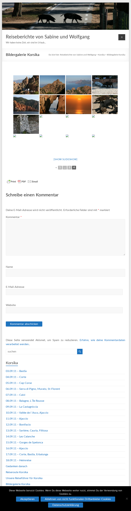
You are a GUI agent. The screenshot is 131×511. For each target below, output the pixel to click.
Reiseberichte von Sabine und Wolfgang (48, 37)
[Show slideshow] (65, 159)
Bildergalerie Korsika (116, 55)
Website (11, 305)
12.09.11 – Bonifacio (18, 424)
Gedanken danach (16, 466)
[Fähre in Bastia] (78, 144)
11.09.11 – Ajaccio (17, 418)
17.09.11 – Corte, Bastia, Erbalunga (27, 454)
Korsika (101, 55)
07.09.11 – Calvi (15, 395)
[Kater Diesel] (105, 144)
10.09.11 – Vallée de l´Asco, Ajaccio (27, 412)
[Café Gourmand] (52, 144)
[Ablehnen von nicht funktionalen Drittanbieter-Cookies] (126, 498)
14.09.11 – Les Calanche (20, 436)
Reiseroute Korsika (17, 472)
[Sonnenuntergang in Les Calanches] (78, 104)
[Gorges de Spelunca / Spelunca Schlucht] (78, 124)
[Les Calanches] (52, 84)
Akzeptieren (27, 499)
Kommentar (14, 217)
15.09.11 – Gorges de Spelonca (24, 442)
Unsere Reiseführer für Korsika (24, 478)
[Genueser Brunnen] (26, 124)
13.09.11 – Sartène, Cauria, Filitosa (27, 430)
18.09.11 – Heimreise (18, 460)
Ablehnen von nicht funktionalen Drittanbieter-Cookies (78, 499)
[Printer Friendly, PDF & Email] (22, 181)
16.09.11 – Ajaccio (17, 448)
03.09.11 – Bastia (16, 371)
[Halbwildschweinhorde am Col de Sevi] (105, 104)
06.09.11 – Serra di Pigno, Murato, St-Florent (33, 389)
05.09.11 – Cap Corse (19, 383)
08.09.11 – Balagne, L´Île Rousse (25, 400)
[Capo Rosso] (26, 104)
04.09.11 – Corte (16, 377)
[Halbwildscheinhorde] (26, 144)
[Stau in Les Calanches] (26, 84)
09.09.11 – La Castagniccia (22, 406)
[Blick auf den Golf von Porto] (78, 84)
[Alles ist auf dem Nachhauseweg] (105, 124)
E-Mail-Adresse (15, 287)
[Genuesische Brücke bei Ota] (52, 124)
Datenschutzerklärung (65, 505)
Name (9, 267)
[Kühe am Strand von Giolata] (105, 84)
